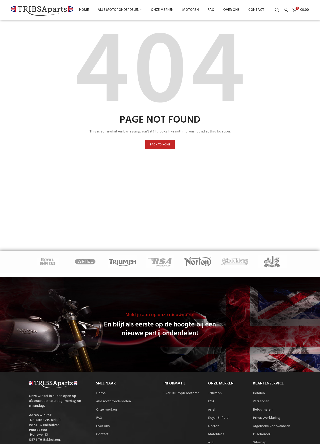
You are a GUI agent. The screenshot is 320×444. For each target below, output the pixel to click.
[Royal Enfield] (47, 262)
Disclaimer (261, 434)
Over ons (103, 426)
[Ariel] (85, 262)
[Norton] (197, 262)
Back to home (160, 144)
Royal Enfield (218, 417)
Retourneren (262, 409)
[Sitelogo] (42, 9)
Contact (102, 434)
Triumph (215, 393)
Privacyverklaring (266, 417)
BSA (211, 401)
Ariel (211, 409)
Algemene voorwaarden (271, 426)
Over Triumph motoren (181, 393)
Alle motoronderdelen (113, 401)
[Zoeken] (277, 9)
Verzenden (261, 401)
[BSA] (160, 262)
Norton (213, 426)
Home (101, 393)
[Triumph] (122, 262)
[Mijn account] (286, 9)
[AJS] (272, 262)
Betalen (259, 393)
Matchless (216, 434)
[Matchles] (235, 262)
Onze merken (106, 409)
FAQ (99, 417)
